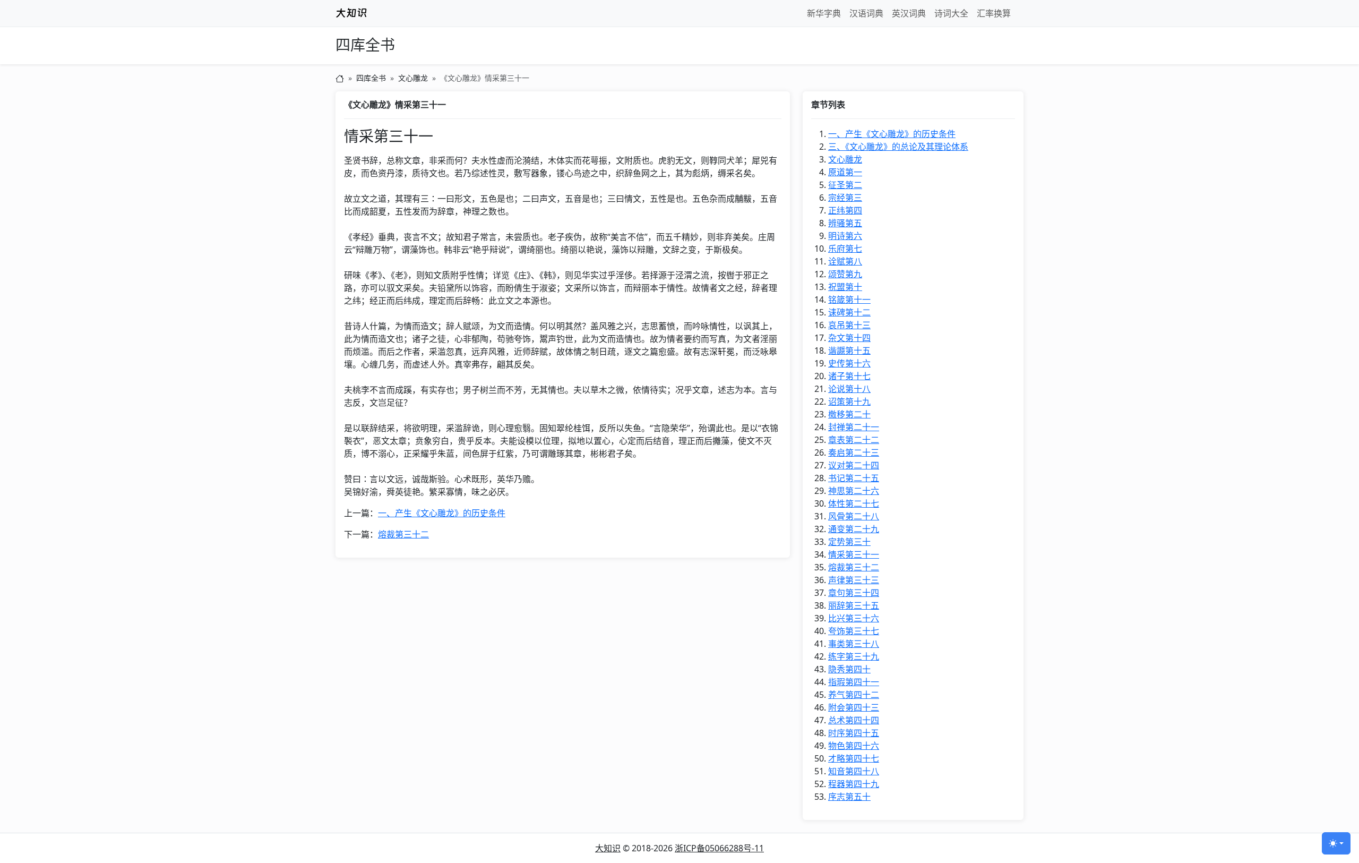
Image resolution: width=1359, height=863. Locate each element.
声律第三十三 (853, 580)
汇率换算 (994, 13)
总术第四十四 (853, 720)
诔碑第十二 (849, 312)
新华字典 (824, 13)
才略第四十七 (853, 758)
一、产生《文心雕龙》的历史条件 (441, 513)
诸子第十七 (849, 376)
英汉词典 (909, 13)
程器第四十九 (853, 784)
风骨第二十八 (853, 516)
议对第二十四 (853, 465)
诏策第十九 (849, 401)
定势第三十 (849, 542)
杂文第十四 (849, 338)
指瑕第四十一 (853, 682)
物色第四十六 (853, 745)
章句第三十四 (853, 593)
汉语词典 (866, 13)
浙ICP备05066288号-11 (719, 848)
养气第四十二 (853, 694)
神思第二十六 (853, 491)
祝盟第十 (845, 287)
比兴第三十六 (853, 618)
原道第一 (845, 172)
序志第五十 (849, 796)
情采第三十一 (853, 554)
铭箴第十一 (849, 299)
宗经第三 (845, 197)
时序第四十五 (853, 733)
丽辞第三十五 (853, 605)
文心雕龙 (413, 78)
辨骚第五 (845, 223)
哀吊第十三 (849, 325)
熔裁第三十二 (403, 534)
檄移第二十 (849, 414)
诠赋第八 (845, 261)
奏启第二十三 (853, 452)
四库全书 (365, 45)
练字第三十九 (853, 656)
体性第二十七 (853, 503)
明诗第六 (845, 236)
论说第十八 (849, 389)
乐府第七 (845, 248)
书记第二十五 (853, 478)
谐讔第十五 (849, 350)
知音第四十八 (853, 771)
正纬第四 (845, 210)
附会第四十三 (853, 707)
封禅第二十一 (853, 427)
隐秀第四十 (849, 669)
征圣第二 (845, 185)
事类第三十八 (853, 644)
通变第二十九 (853, 529)
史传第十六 (849, 363)
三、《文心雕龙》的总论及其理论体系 (898, 146)
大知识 (608, 848)
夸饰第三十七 (853, 631)
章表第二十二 (853, 440)
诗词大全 (951, 13)
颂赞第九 (845, 274)
